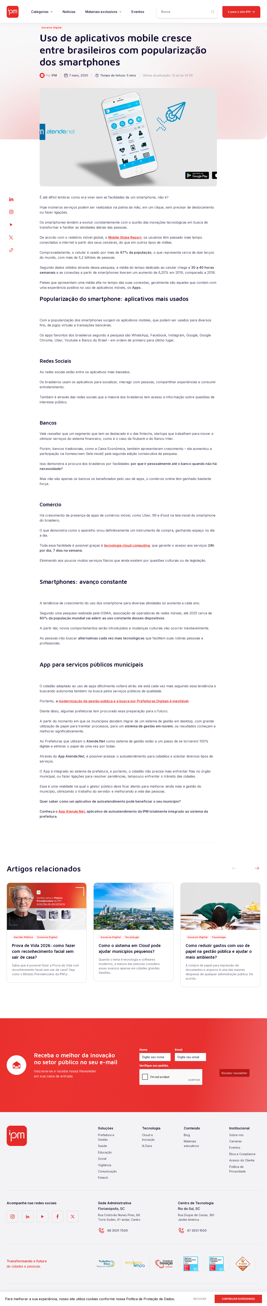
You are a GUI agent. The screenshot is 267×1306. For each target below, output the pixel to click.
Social (102, 1158)
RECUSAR (199, 1298)
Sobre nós (236, 1135)
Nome (144, 1049)
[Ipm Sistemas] (13, 12)
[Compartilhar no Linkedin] (11, 199)
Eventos (137, 12)
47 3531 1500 (197, 1230)
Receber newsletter (234, 1073)
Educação (105, 1152)
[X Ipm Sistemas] (72, 1216)
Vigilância (104, 1165)
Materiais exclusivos (101, 12)
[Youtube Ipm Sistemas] (11, 224)
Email (179, 1049)
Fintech (103, 1177)
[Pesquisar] (213, 12)
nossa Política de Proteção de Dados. (145, 1299)
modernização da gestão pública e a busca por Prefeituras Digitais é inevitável (123, 701)
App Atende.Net (71, 811)
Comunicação (107, 1171)
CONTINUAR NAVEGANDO (238, 1298)
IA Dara (147, 1146)
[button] (257, 868)
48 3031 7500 (117, 1230)
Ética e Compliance (242, 1154)
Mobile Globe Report (124, 237)
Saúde (102, 1146)
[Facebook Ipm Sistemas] (57, 1216)
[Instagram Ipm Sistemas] (11, 211)
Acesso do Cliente (241, 1160)
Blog (187, 1135)
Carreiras (235, 1141)
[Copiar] (11, 250)
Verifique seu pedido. (154, 1065)
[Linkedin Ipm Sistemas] (27, 1216)
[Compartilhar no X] (11, 237)
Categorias (39, 12)
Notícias (69, 12)
